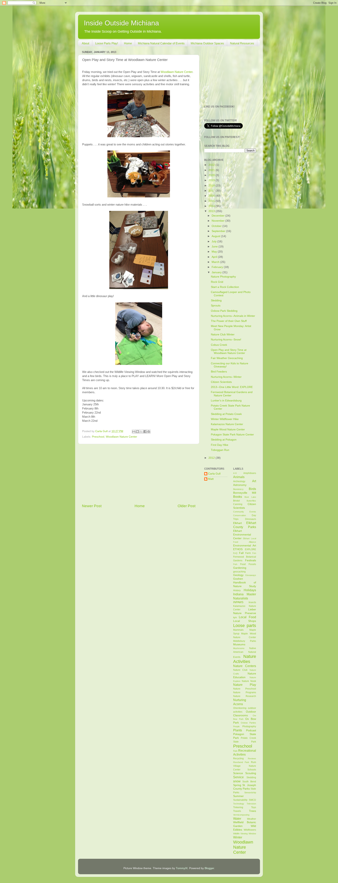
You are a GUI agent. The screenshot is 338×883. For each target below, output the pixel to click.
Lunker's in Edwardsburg (226, 400)
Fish (235, 564)
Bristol (236, 500)
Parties (252, 723)
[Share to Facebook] (145, 431)
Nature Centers (244, 666)
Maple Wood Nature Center (228, 429)
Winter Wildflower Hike (225, 419)
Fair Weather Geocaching (227, 358)
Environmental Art (244, 545)
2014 (212, 206)
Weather (251, 819)
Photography (249, 726)
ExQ (235, 553)
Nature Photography (223, 276)
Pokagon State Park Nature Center (232, 434)
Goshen (238, 578)
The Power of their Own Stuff (229, 321)
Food (243, 564)
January (217, 272)
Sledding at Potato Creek (226, 414)
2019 (212, 180)
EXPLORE (250, 549)
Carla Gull (214, 473)
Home (128, 43)
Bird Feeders (219, 371)
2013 (212, 211)
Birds (252, 489)
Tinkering (238, 807)
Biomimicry (238, 489)
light (235, 617)
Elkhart (237, 523)
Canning (237, 504)
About (85, 43)
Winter (237, 837)
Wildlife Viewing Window (244, 833)
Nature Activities (244, 659)
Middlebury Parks (244, 641)
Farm (248, 553)
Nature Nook (249, 681)
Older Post (186, 506)
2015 (212, 201)
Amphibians (249, 473)
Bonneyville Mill (244, 492)
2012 (212, 457)
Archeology (239, 481)
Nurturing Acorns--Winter (226, 376)
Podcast (251, 730)
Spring (237, 785)
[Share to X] (141, 431)
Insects (252, 602)
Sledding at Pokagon (223, 439)
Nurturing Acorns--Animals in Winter (233, 315)
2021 (212, 170)
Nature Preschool (244, 688)
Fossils (252, 564)
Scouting (250, 773)
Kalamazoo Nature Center (227, 424)
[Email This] (134, 431)
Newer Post (92, 506)
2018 (212, 185)
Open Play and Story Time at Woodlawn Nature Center (228, 351)
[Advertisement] (138, 473)
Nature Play (244, 684)
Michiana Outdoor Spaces (207, 43)
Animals (239, 477)
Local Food (247, 617)
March (216, 262)
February (218, 267)
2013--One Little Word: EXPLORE (232, 387)
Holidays (250, 590)
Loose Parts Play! (106, 43)
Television (251, 803)
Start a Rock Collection (225, 287)
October (217, 226)
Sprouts (215, 305)
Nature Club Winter (223, 334)
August (216, 236)
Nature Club (240, 670)
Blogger (209, 868)
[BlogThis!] (137, 431)
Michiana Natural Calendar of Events (161, 43)
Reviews (252, 758)
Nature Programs (244, 692)
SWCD (252, 800)
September (219, 231)
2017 (212, 190)
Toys (253, 807)
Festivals (250, 560)
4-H (235, 473)
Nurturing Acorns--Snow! (226, 339)
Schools (251, 769)
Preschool (98, 436)
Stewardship (250, 792)
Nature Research (244, 696)
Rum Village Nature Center (244, 766)
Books (237, 496)
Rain (235, 751)
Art (254, 481)
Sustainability (240, 800)
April (215, 256)
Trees (252, 811)
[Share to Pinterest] (149, 431)
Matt (211, 478)
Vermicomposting (241, 815)
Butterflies (251, 501)
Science (238, 773)
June (215, 246)
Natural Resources (242, 43)
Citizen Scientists (221, 382)
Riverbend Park (241, 762)
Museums (239, 644)
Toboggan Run (220, 450)
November (218, 220)
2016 (212, 195)
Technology (238, 803)
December (218, 215)
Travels (237, 811)
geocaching (239, 571)
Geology (238, 575)
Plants (237, 730)
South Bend (249, 781)
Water (237, 818)
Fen (254, 553)
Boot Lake (250, 497)
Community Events (244, 511)
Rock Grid (217, 281)
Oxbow (244, 723)
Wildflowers (250, 829)
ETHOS (238, 549)
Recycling (238, 758)
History (237, 590)
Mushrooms (239, 648)
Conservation (239, 515)
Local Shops (244, 621)
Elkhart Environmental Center (242, 534)
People (236, 726)
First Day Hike (219, 444)
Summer (238, 796)
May (215, 251)
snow (237, 781)
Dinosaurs (250, 519)
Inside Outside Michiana (121, 23)
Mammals (238, 630)
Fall (241, 553)
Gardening (239, 567)
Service (238, 777)
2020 (212, 175)
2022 (212, 164)
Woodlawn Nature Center (176, 71)
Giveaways (250, 575)
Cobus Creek (219, 344)
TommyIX (182, 868)
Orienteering (239, 708)
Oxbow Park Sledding (224, 310)
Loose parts (244, 625)
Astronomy (239, 485)
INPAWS (238, 602)
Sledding (216, 300)
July (214, 241)
